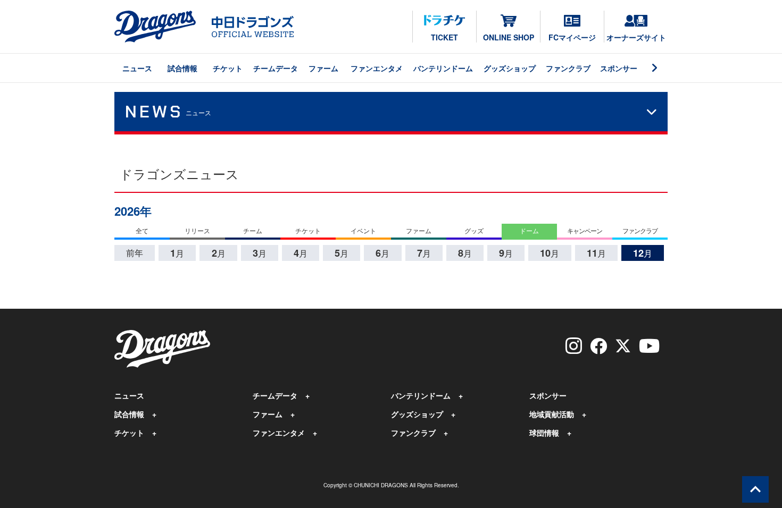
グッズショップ (510, 68)
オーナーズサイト (636, 37)
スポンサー (618, 68)
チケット (228, 68)
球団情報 (544, 432)
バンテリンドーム (443, 68)
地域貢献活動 (551, 414)
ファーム (323, 68)
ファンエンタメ (377, 68)
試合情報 (182, 68)
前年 (134, 253)
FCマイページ (572, 37)
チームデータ (275, 68)
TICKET (444, 37)
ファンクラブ (568, 68)
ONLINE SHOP (508, 37)
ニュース (137, 68)
